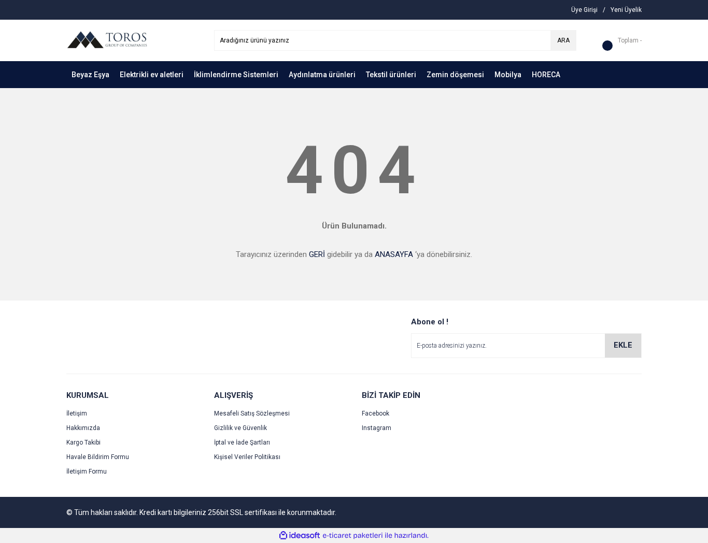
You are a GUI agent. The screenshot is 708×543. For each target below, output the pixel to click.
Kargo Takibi (83, 442)
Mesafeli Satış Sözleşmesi (252, 413)
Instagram (376, 428)
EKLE (623, 345)
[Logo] (106, 40)
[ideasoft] (299, 535)
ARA (563, 40)
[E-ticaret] (352, 535)
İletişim (76, 413)
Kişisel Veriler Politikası (247, 457)
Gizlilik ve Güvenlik (240, 428)
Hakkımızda (83, 428)
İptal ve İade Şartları (242, 442)
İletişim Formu (86, 471)
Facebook (375, 413)
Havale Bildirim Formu (97, 457)
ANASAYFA (394, 254)
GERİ (317, 254)
